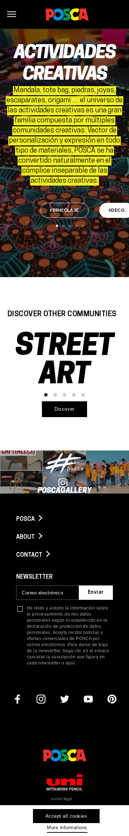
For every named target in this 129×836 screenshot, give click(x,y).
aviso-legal (61, 799)
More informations (67, 827)
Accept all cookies (66, 816)
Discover (64, 409)
